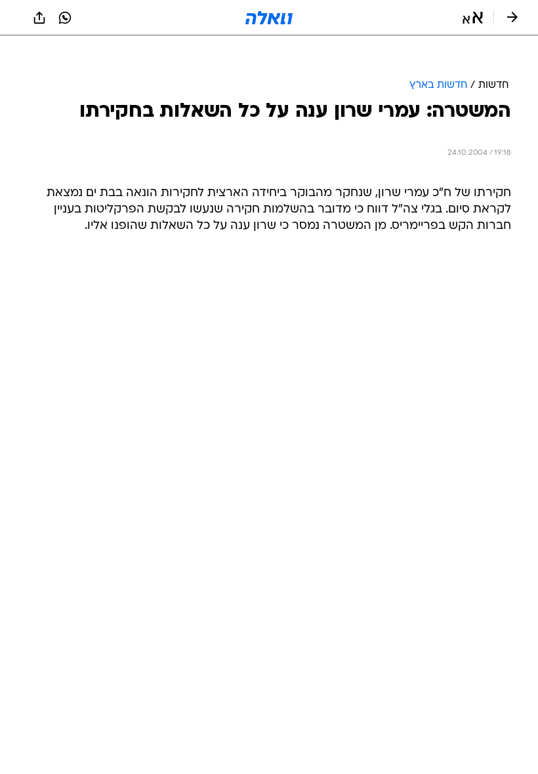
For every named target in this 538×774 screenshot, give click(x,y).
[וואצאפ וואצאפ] (65, 17)
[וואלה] (269, 17)
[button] (473, 18)
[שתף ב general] (39, 17)
